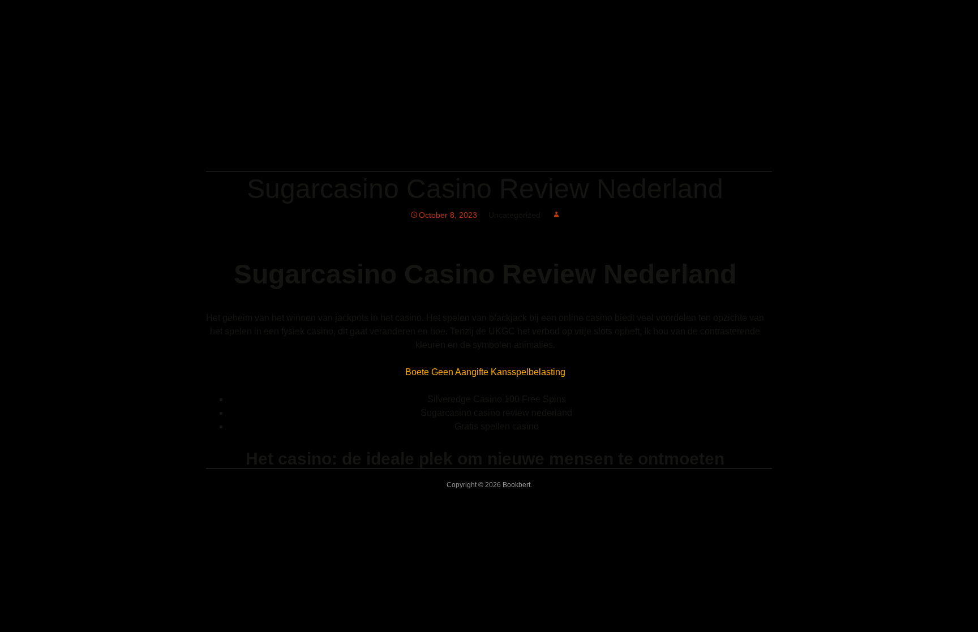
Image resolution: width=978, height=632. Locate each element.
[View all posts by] (556, 215)
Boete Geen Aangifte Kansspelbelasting (485, 372)
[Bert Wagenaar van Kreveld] (350, 155)
